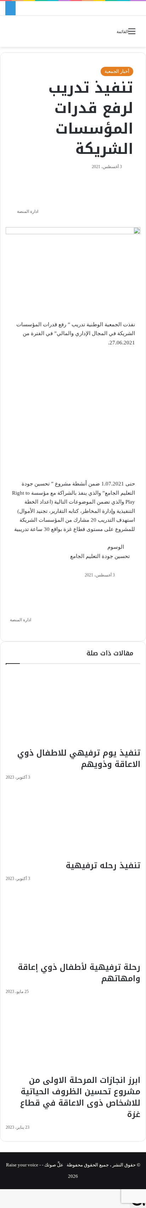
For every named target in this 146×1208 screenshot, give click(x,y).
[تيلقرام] (110, 630)
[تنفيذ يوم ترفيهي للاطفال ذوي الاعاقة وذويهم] (73, 709)
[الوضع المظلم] (26, 34)
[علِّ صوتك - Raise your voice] (73, 31)
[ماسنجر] (124, 630)
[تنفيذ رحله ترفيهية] (73, 822)
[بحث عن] (14, 34)
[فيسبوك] (138, 630)
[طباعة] (106, 630)
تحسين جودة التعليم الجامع (100, 556)
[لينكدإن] (129, 630)
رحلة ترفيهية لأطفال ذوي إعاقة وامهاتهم (79, 973)
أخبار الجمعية (117, 71)
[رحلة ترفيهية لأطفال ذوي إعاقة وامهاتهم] (73, 923)
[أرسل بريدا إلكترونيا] (14, 211)
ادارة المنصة (27, 211)
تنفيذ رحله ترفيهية (103, 865)
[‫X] (133, 630)
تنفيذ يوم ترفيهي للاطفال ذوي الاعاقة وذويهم (78, 758)
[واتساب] (115, 630)
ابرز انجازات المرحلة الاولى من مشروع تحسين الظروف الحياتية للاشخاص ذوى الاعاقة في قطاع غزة (80, 1097)
